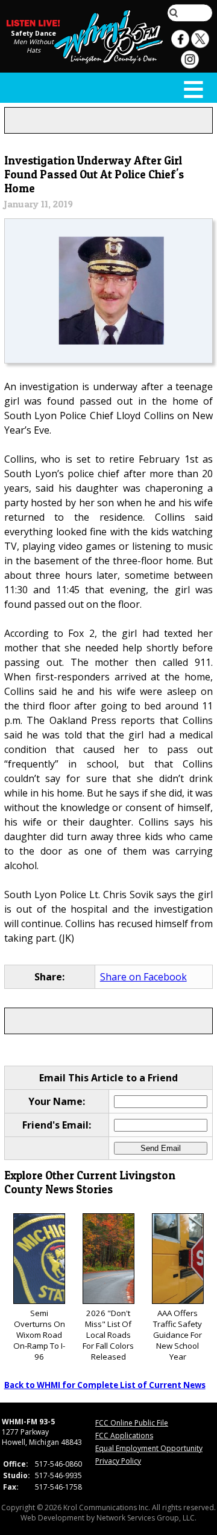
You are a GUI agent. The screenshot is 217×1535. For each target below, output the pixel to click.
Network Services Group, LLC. (146, 1518)
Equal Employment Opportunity (149, 1448)
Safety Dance (33, 33)
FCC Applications (124, 1435)
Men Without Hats (33, 45)
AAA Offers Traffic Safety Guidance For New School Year (177, 1335)
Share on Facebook (143, 976)
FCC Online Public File (131, 1423)
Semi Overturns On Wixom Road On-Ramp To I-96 (39, 1335)
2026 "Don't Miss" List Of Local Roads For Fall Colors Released (108, 1335)
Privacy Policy (118, 1461)
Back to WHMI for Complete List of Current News (105, 1385)
